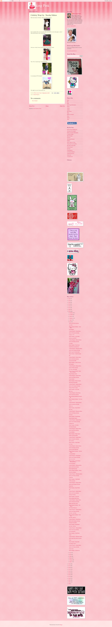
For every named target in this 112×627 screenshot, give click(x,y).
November (71, 314)
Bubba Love (71, 406)
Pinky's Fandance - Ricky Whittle (74, 487)
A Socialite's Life (70, 156)
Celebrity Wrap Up (36, 94)
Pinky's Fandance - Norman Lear (74, 550)
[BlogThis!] (55, 93)
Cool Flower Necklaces (71, 151)
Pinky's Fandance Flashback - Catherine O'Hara (75, 452)
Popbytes (68, 140)
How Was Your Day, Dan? (71, 145)
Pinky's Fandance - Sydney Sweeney (75, 362)
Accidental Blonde (72, 453)
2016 (69, 567)
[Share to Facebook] (57, 93)
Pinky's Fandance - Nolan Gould (74, 345)
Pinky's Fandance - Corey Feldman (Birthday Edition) (74, 461)
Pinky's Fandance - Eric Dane (74, 425)
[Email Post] (52, 92)
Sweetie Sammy (71, 379)
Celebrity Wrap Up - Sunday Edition (75, 375)
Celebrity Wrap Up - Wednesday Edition (75, 348)
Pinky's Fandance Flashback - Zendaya (75, 470)
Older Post (62, 106)
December (71, 312)
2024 (69, 302)
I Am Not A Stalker (70, 134)
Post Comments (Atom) (37, 108)
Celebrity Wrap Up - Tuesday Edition (75, 357)
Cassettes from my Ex (70, 153)
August (70, 320)
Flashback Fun (71, 423)
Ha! (69, 355)
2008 (69, 581)
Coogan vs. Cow (71, 334)
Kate (68, 101)
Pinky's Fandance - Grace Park (74, 496)
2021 (69, 307)
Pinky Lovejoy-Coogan (77, 13)
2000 (69, 583)
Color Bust (71, 343)
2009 (69, 580)
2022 (69, 305)
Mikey (68, 112)
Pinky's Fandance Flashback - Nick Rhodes (74, 506)
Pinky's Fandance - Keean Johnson (74, 407)
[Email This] (54, 93)
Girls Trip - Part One (72, 526)
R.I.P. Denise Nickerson (73, 507)
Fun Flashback (71, 329)
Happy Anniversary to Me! (73, 503)
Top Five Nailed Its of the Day (74, 439)
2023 (69, 304)
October (70, 316)
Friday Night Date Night (73, 468)
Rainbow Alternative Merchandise (72, 132)
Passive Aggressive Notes (71, 142)
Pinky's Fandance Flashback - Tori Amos (75, 399)
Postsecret (68, 137)
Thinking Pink (39, 5)
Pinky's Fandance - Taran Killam (74, 533)
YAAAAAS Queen (72, 463)
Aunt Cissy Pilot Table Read (73, 449)
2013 (69, 572)
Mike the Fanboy (70, 135)
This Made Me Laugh (72, 426)
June (70, 552)
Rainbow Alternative (70, 114)
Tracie (68, 119)
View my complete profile (71, 25)
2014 (69, 571)
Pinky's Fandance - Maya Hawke (74, 524)
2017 (69, 565)
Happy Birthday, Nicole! (73, 373)
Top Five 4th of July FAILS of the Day (75, 538)
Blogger (61, 624)
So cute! (70, 400)
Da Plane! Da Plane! (72, 494)
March (70, 558)
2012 (69, 574)
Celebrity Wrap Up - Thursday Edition (75, 339)
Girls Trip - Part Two (72, 517)
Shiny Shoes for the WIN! (73, 382)
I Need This (71, 477)
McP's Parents (69, 111)
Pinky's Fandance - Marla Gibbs (74, 541)
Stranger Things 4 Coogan (73, 387)
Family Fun (71, 486)
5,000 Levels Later (72, 480)
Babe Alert (71, 391)
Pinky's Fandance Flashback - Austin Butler (75, 327)
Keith (68, 103)
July (70, 321)
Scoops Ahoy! (71, 548)
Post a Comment (34, 100)
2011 (69, 576)
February (71, 559)
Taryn (68, 116)
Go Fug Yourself (70, 147)
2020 (69, 309)
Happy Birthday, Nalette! (73, 418)
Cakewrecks (69, 155)
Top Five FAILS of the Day (73, 367)
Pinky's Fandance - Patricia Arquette (75, 380)
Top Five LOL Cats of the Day (74, 323)
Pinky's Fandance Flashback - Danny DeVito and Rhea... (75, 372)
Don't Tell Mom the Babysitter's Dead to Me (75, 397)
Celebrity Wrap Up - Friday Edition (75, 331)
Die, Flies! (70, 409)
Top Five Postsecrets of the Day (74, 332)
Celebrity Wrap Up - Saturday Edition (75, 384)
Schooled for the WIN (72, 360)
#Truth (70, 534)
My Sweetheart (71, 440)
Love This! (71, 325)
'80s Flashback (71, 364)
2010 (69, 578)
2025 (69, 300)
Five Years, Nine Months (73, 369)
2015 (69, 569)
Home (47, 106)
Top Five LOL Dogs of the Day (74, 341)
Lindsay (68, 108)
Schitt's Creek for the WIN (73, 435)
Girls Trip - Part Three (72, 513)
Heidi (68, 100)
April (70, 556)
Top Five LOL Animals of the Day (74, 350)
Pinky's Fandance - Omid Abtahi (74, 442)
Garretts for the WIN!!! (73, 338)
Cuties (70, 540)
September (71, 318)
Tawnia (68, 117)
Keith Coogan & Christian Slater (74, 352)
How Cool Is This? (72, 459)
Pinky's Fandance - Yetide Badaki (74, 479)
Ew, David (70, 414)
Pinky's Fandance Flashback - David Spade (75, 515)
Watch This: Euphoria (72, 472)
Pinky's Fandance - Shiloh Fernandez (75, 353)
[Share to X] (56, 93)
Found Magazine (70, 150)
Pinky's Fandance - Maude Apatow (74, 433)
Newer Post (31, 106)
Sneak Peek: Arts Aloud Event (74, 346)
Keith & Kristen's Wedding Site (72, 129)
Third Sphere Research (70, 139)
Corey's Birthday (71, 432)
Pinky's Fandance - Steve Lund (74, 389)
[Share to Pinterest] (58, 93)
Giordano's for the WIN (73, 522)
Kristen (68, 106)
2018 (69, 563)
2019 (69, 311)
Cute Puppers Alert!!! (72, 543)
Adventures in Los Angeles (71, 131)
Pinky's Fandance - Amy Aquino (74, 336)
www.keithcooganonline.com (72, 50)
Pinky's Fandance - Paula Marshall (74, 416)
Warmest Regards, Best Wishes (74, 498)
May (70, 554)
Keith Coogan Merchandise (71, 104)
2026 (69, 298)
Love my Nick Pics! (72, 531)
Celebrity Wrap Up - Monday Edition (75, 365)
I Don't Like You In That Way (72, 143)
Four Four (68, 148)
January (70, 561)
